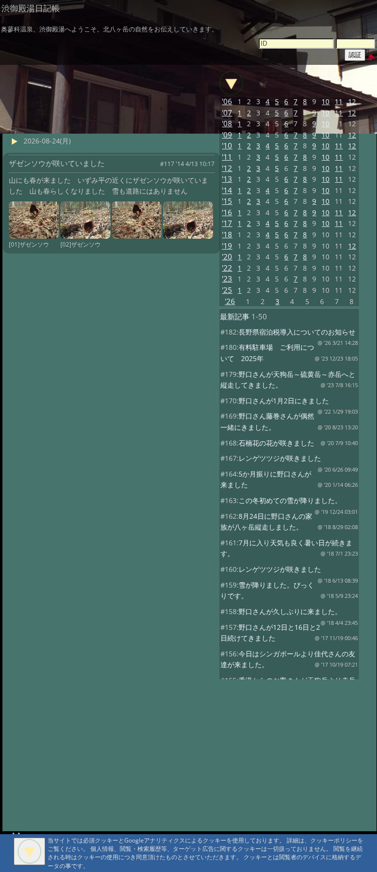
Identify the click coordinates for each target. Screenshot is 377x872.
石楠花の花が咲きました (276, 443)
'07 (227, 113)
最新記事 (234, 316)
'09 (227, 135)
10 (325, 101)
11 (339, 101)
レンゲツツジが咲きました (280, 458)
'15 (227, 201)
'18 (227, 234)
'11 (227, 157)
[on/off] (231, 83)
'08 (227, 123)
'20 (227, 257)
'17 (227, 223)
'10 (227, 146)
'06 (227, 101)
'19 (227, 246)
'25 (227, 290)
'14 (227, 190)
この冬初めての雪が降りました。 (290, 500)
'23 (227, 279)
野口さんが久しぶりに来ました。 (290, 611)
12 (352, 101)
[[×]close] (29, 851)
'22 (227, 268)
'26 (230, 301)
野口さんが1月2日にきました (284, 400)
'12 (227, 168)
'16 (227, 212)
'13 (227, 179)
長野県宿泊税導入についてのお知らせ (297, 332)
